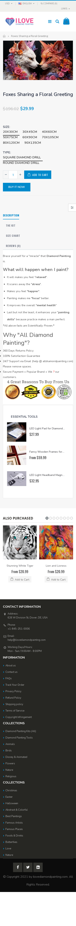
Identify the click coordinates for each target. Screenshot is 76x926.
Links (64, 8)
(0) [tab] (13, 246)
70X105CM (50, 137)
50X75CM (10, 137)
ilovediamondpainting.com (50, 877)
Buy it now (16, 187)
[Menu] (49, 21)
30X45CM (29, 132)
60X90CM (29, 137)
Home (4, 36)
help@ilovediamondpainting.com (27, 640)
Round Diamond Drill (21, 163)
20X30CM (10, 132)
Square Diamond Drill (22, 157)
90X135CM (32, 143)
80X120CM (11, 143)
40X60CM (49, 132)
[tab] (11, 215)
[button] (47, 518)
